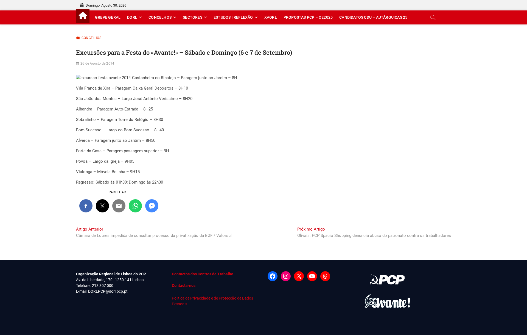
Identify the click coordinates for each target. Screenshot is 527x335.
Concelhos (160, 17)
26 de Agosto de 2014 (97, 63)
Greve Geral (107, 17)
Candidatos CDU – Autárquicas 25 (373, 17)
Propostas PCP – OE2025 (308, 17)
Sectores (192, 17)
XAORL (270, 17)
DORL (132, 17)
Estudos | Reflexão (233, 17)
